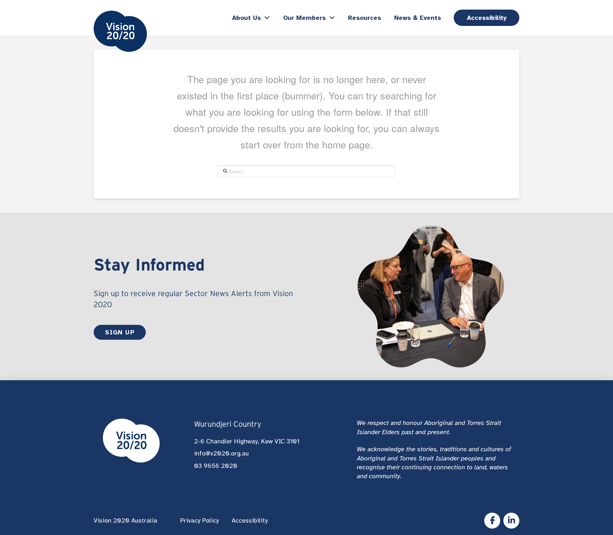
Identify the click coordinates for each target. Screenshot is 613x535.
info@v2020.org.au (221, 453)
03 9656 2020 (215, 466)
